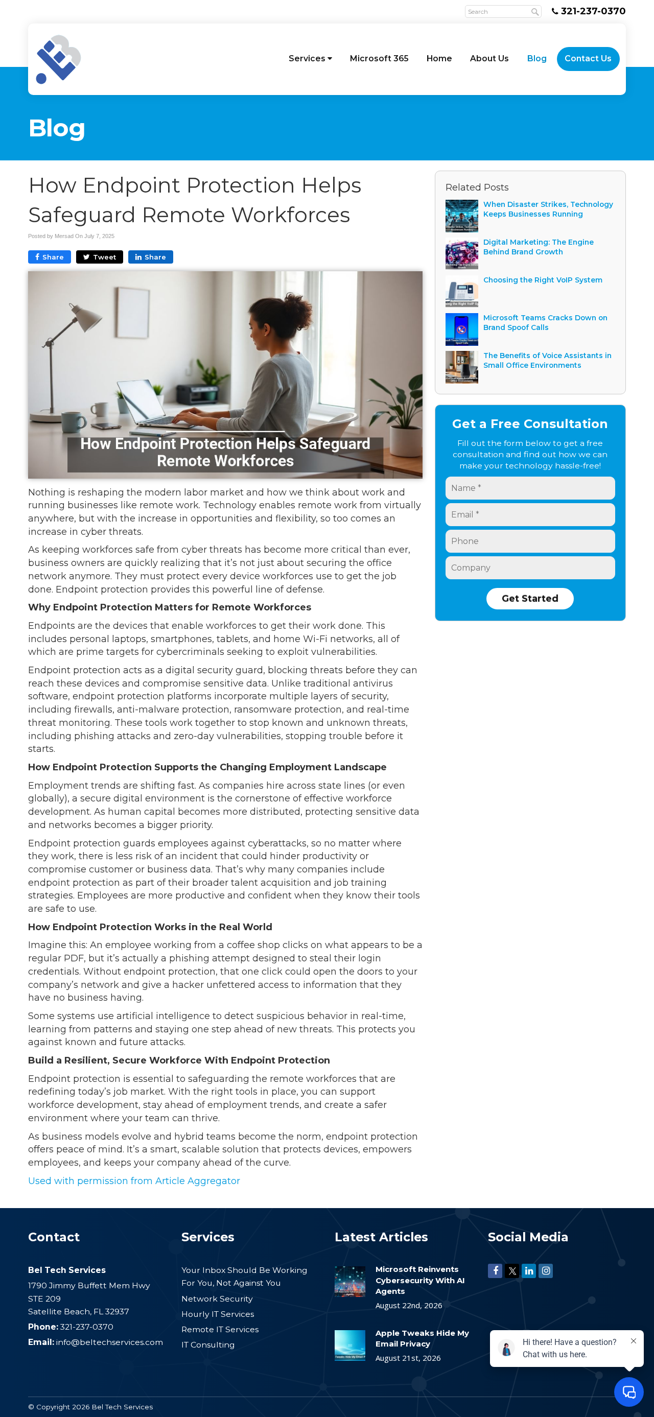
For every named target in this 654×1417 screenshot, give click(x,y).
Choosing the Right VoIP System (542, 280)
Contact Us (588, 58)
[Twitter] (512, 1270)
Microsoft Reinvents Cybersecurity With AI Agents (420, 1280)
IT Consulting (208, 1345)
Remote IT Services (220, 1329)
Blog (537, 58)
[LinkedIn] (529, 1270)
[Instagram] (546, 1270)
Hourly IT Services (217, 1314)
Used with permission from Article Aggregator (134, 1181)
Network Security (217, 1299)
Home (439, 58)
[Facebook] (495, 1270)
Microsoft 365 (379, 58)
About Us (489, 58)
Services (308, 58)
